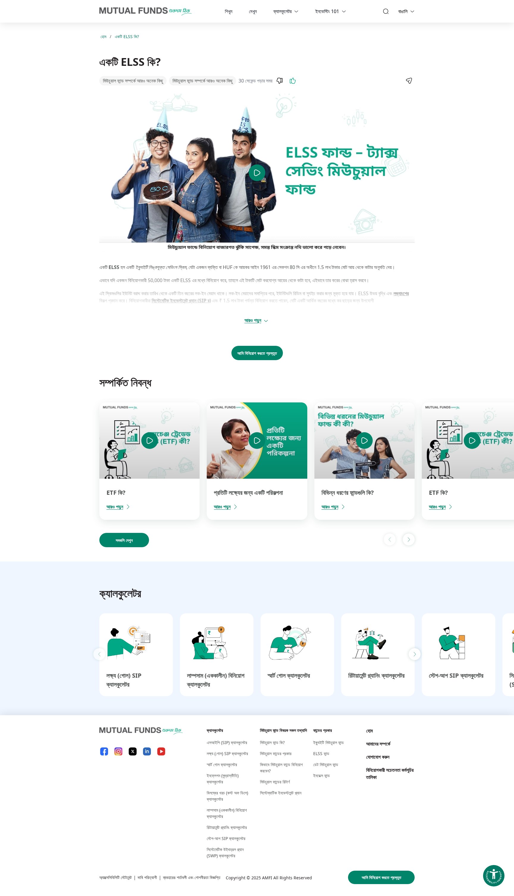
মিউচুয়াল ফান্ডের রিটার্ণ (275, 782)
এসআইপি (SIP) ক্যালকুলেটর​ (227, 742)
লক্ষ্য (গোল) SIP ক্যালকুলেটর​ (227, 753)
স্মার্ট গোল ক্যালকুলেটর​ (289, 675)
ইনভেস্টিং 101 (327, 11)
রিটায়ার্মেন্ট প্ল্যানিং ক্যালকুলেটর (376, 675)
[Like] (292, 80)
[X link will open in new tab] (132, 751)
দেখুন (253, 11)
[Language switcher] (412, 11)
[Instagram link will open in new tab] (118, 751)
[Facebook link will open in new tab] (104, 751)
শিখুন (228, 11)
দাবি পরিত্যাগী (147, 877)
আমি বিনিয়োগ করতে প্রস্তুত (257, 353)
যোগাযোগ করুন (377, 757)
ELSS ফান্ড (321, 753)
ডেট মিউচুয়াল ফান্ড (325, 764)
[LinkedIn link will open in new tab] (147, 751)
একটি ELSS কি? (127, 36)
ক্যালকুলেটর (282, 11)
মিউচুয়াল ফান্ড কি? (272, 742)
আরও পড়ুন (253, 320)
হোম (103, 36)
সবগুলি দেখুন (124, 540)
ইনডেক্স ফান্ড (321, 775)
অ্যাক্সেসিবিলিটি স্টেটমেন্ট (115, 877)
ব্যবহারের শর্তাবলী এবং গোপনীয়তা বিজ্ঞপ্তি (191, 877)
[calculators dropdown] (296, 11)
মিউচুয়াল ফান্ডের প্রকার (276, 753)
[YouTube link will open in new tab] (161, 751)
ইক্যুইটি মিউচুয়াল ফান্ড (328, 742)
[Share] (409, 81)
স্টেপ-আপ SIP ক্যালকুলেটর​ (456, 675)
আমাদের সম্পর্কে (378, 744)
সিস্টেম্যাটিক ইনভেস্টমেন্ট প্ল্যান (280, 793)
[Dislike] (279, 80)
